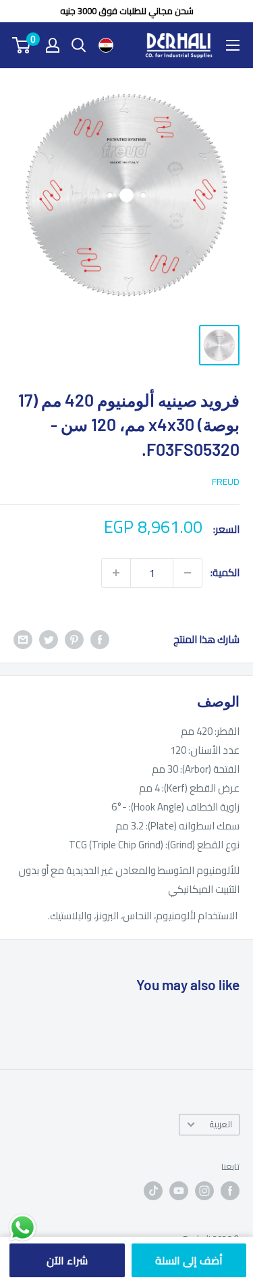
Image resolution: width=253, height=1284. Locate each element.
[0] (21, 45)
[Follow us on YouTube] (178, 1190)
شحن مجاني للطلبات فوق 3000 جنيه (127, 11)
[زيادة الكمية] (116, 573)
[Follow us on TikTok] (153, 1190)
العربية (220, 1124)
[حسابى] (52, 45)
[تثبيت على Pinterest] (74, 639)
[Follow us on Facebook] (230, 1190)
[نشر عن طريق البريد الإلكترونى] (22, 639)
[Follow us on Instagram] (204, 1190)
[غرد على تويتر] (48, 639)
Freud (226, 481)
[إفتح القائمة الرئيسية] (233, 45)
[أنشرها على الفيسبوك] (99, 639)
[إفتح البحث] (79, 45)
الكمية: (225, 572)
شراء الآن (67, 1260)
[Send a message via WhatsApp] (22, 1227)
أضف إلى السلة (189, 1260)
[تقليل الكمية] (187, 573)
